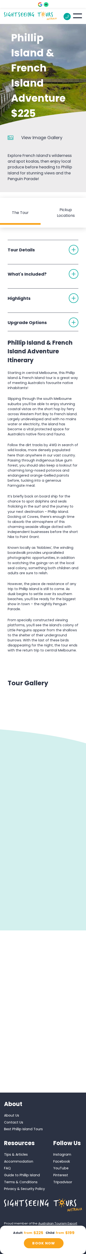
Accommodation (18, 1161)
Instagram (62, 1154)
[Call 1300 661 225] (67, 16)
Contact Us (13, 1122)
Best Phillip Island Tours (23, 1129)
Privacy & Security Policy (24, 1189)
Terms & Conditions (21, 1182)
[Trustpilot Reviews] (46, 4)
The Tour (20, 212)
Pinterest (60, 1175)
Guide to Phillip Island (22, 1175)
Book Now (43, 1243)
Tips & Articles (16, 1154)
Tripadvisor (62, 1182)
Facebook (61, 1161)
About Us (11, 1115)
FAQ (7, 1168)
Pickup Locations (66, 212)
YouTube (61, 1168)
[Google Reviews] (40, 4)
